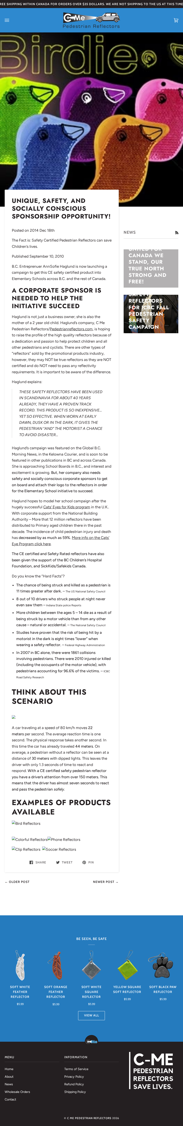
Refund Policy (74, 1084)
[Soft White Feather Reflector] (20, 965)
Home (9, 1069)
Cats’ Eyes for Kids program (66, 507)
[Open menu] (11, 20)
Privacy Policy (74, 1077)
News (9, 1084)
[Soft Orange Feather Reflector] (56, 965)
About (9, 1077)
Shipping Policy (75, 1092)
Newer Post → (106, 882)
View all (91, 1015)
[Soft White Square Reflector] (91, 965)
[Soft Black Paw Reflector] (163, 965)
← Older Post (17, 882)
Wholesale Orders (17, 1092)
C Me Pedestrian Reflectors (89, 1118)
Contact (10, 1099)
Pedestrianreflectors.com (71, 329)
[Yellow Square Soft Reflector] (127, 965)
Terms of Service (76, 1069)
